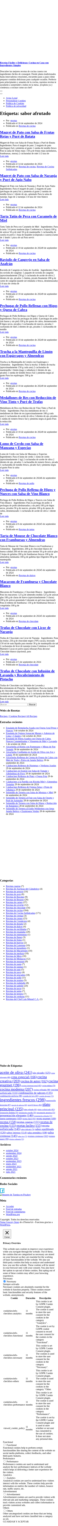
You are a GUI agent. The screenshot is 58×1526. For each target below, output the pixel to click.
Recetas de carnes (14, 902)
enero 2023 (11, 1164)
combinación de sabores (35, 1092)
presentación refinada (43, 1116)
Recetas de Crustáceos (16, 921)
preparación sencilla (27, 1113)
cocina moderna (16, 1089)
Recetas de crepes (14, 918)
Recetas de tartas (26, 529)
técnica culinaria (16, 1139)
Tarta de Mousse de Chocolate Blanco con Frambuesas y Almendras (28, 538)
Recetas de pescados (15, 975)
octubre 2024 (12, 1150)
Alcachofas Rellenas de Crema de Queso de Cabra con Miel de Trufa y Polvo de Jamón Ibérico (31, 758)
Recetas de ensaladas (16, 932)
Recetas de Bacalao (15, 897)
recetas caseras (28, 1122)
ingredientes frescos (23, 1099)
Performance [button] (9, 1458)
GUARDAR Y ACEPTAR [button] (16, 1521)
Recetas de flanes (14, 937)
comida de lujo (31, 1096)
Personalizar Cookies (16, 100)
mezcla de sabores (19, 1105)
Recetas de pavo (13, 972)
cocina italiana (48, 1086)
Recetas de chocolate (28, 621)
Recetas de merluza (15, 953)
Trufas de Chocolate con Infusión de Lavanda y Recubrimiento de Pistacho (27, 675)
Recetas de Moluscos (16, 959)
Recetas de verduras (15, 996)
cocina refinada (41, 1090)
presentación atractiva (46, 1113)
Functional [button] (8, 1442)
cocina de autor (34, 1081)
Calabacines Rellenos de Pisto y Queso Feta (26, 776)
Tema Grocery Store (9, 1222)
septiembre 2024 (13, 1153)
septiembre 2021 (13, 1166)
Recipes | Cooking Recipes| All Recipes (18, 716)
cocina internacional (31, 1085)
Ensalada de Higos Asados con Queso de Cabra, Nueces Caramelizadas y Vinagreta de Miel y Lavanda (31, 740)
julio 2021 (10, 1172)
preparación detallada (9, 1113)
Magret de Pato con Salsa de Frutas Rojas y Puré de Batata (27, 134)
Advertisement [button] (10, 1491)
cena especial (24, 1077)
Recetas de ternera (14, 994)
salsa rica (23, 1136)
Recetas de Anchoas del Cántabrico (22, 889)
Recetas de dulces (27, 575)
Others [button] (6, 1508)
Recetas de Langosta (15, 945)
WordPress (5, 1225)
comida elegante (46, 1096)
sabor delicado (28, 1129)
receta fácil (29, 1119)
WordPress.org (13, 1214)
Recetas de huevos (14, 942)
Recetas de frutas (14, 940)
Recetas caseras (13, 886)
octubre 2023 (12, 1158)
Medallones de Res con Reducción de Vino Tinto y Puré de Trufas (28, 400)
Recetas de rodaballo (15, 983)
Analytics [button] (7, 1475)
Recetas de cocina (27, 126)
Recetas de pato (13, 969)
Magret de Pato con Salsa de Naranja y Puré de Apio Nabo (28, 178)
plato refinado (30, 1110)
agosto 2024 (11, 1156)
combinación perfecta (11, 1096)
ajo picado (42, 1072)
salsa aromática (37, 1132)
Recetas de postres (14, 980)
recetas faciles (29, 1125)
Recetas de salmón (14, 985)
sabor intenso (16, 1132)
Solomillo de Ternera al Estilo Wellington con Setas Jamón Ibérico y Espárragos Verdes (30, 810)
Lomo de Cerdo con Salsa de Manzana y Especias (21, 446)
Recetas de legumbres (16, 948)
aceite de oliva (16, 1072)
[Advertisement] (29, 29)
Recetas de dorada (14, 924)
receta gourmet (46, 1118)
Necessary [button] (8, 1278)
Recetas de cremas (14, 915)
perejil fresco (35, 1105)
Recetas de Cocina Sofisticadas (20, 913)
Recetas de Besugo (15, 899)
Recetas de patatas (14, 967)
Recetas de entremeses (16, 934)
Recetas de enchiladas (16, 929)
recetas (14, 120)
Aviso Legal (11, 98)
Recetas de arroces (14, 891)
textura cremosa (38, 1136)
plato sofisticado (46, 1110)
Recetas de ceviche (15, 905)
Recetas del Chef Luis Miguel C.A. (22, 999)
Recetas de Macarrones (17, 950)
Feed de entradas (14, 1209)
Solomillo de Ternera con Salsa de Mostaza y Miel (29, 792)
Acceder (10, 1206)
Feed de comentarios (15, 1211)
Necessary (11, 1281)
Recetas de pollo (26, 483)
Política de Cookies (15, 103)
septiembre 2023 (13, 1161)
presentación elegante (16, 1115)
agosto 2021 (11, 1169)
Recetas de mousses (15, 961)
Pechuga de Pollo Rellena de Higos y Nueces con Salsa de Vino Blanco (27, 492)
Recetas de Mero (14, 956)
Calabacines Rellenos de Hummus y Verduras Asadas (31, 765)
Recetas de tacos (13, 988)
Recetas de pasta (13, 964)
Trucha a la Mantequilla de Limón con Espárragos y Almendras (26, 354)
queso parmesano (11, 1118)
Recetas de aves (13, 894)
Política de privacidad (16, 106)
